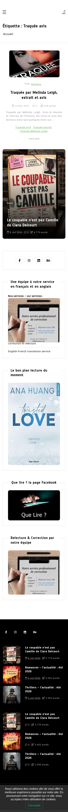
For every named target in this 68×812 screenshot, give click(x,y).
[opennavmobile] (63, 12)
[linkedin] (39, 260)
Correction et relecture (22, 343)
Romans (36, 84)
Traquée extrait (42, 127)
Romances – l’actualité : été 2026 (44, 669)
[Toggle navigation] (4, 12)
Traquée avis (23, 127)
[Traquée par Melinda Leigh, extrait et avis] (34, 63)
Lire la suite (34, 138)
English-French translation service (29, 351)
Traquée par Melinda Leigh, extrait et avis (34, 95)
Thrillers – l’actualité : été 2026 (43, 689)
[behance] (48, 260)
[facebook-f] (20, 260)
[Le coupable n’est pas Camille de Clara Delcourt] (11, 654)
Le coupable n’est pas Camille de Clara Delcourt (32, 222)
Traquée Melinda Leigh (34, 131)
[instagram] (29, 260)
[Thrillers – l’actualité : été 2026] (11, 694)
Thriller (18, 203)
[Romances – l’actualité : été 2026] (11, 674)
